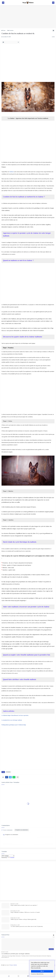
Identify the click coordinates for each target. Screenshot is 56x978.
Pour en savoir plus (36, 968)
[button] (6, 777)
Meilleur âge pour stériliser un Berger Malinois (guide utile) (23, 919)
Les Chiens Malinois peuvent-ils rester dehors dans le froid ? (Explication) (27, 926)
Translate (12, 857)
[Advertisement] (28, 16)
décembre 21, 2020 (16, 925)
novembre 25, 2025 (16, 910)
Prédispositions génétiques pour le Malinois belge (14, 725)
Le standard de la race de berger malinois (12, 720)
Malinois (11, 172)
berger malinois (13, 965)
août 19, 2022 (5, 952)
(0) (53, 37)
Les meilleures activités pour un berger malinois (16, 954)
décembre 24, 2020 (16, 918)
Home (4, 30)
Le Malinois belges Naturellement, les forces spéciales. (15, 715)
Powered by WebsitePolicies (37, 974)
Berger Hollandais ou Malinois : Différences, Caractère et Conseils (25, 912)
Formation (11, 30)
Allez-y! (42, 971)
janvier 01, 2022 (15, 903)
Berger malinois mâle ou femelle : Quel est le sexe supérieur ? (24, 905)
